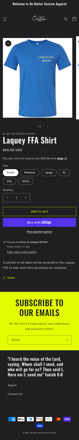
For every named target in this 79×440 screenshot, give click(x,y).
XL (64, 172)
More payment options (39, 231)
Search (12, 385)
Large (49, 172)
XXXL (26, 181)
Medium (29, 172)
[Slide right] (48, 126)
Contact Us (15, 394)
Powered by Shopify (47, 433)
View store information (22, 252)
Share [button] (11, 277)
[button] (5, 19)
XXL (9, 181)
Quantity (8, 189)
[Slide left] (31, 126)
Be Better (34, 433)
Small (10, 172)
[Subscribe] (67, 340)
